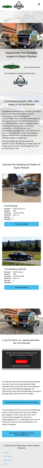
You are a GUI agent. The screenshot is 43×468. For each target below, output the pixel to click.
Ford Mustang (10, 206)
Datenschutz (8, 460)
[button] (21, 402)
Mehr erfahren (21, 357)
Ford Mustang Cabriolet (15, 269)
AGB (5, 464)
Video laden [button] (22, 361)
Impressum (8, 456)
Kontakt (6, 452)
